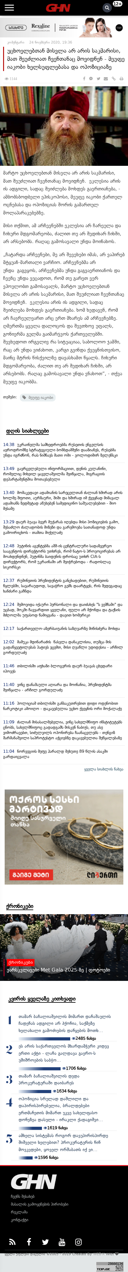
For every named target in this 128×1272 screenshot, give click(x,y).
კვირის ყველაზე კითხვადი (41, 998)
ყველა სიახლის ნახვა (103, 769)
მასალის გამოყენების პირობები (39, 1204)
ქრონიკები (19, 906)
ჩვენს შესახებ (22, 1196)
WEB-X (99, 1254)
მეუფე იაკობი (39, 397)
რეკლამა (19, 1212)
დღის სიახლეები (27, 430)
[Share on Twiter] (98, 78)
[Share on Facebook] (84, 78)
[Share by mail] (105, 78)
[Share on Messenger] (91, 78)
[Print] (121, 78)
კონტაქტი (19, 1219)
